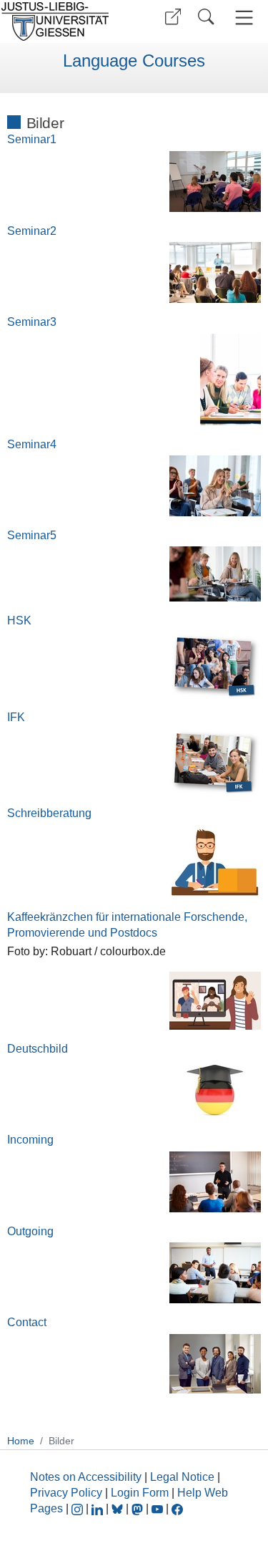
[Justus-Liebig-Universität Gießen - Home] (64, 21)
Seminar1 (31, 139)
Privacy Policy (66, 1493)
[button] (173, 17)
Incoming (30, 1140)
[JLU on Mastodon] (138, 1508)
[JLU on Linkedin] (98, 1508)
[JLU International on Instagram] (78, 1508)
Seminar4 (31, 444)
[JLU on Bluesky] (118, 1508)
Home (20, 1440)
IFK (16, 717)
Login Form (140, 1493)
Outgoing (30, 1231)
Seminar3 (31, 322)
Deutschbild (37, 1049)
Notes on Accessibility (87, 1477)
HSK (19, 620)
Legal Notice (182, 1477)
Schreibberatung (49, 813)
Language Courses (134, 61)
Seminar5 (31, 535)
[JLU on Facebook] (177, 1508)
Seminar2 (31, 231)
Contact (26, 1322)
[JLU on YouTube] (159, 1508)
